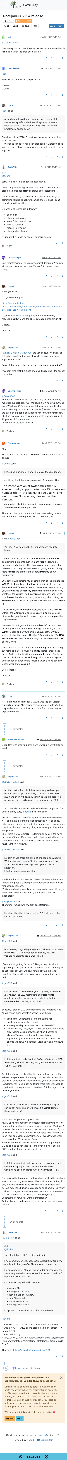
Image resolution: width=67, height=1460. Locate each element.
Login (19, 1418)
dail (9, 37)
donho (11, 105)
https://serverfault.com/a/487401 (30, 1350)
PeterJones (20, 1368)
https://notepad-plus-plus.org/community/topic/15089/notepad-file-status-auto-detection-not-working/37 (32, 306)
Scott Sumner (14, 443)
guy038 (11, 286)
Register (10, 1418)
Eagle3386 (13, 347)
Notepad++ (44, 1435)
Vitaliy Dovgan (14, 257)
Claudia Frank (14, 68)
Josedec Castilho (16, 739)
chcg (10, 696)
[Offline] (5, 37)
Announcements (25, 21)
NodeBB (31, 1440)
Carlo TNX (12, 167)
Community (30, 5)
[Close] (61, 1377)
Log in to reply (56, 26)
